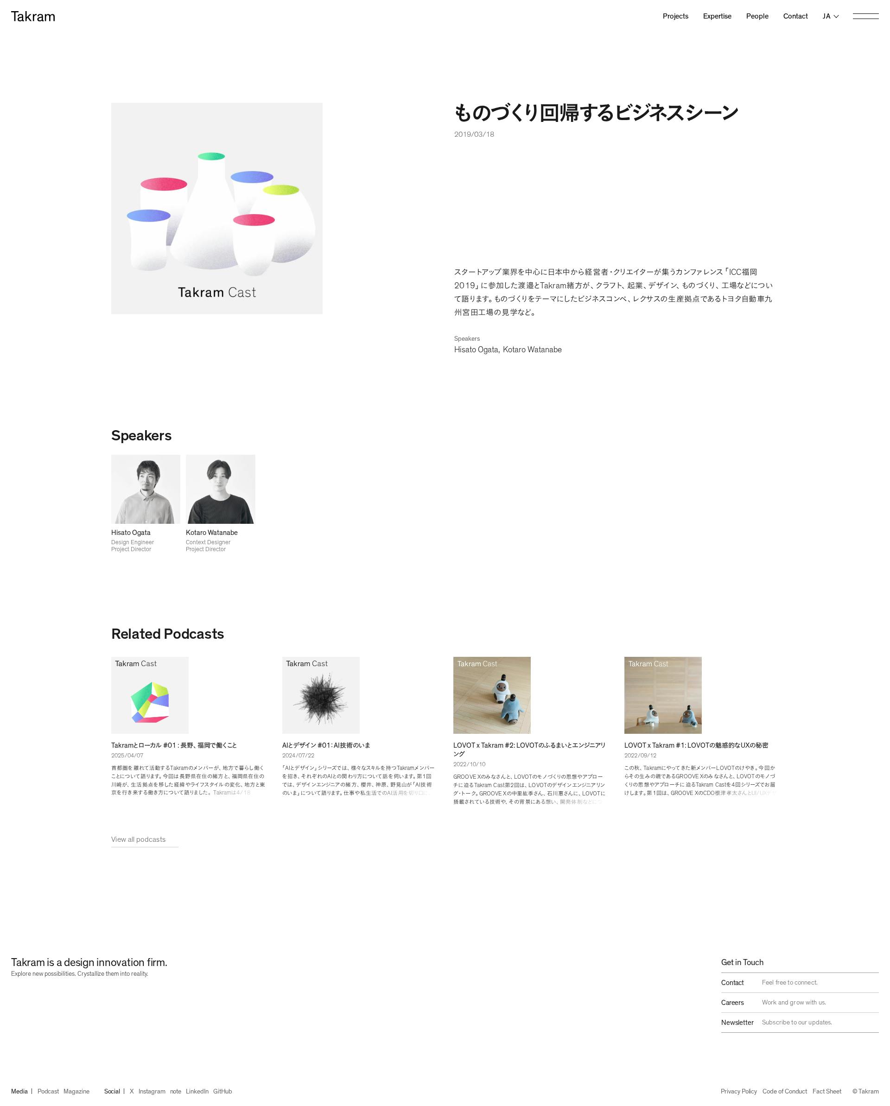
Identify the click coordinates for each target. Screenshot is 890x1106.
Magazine (76, 1091)
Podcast (48, 1091)
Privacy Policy (739, 1091)
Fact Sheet (827, 1091)
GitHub (223, 1091)
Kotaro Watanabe (532, 350)
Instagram (152, 1091)
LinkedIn (197, 1091)
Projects (675, 16)
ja (827, 16)
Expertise (717, 16)
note (176, 1091)
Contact (795, 16)
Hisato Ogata (476, 350)
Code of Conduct (785, 1091)
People (757, 16)
